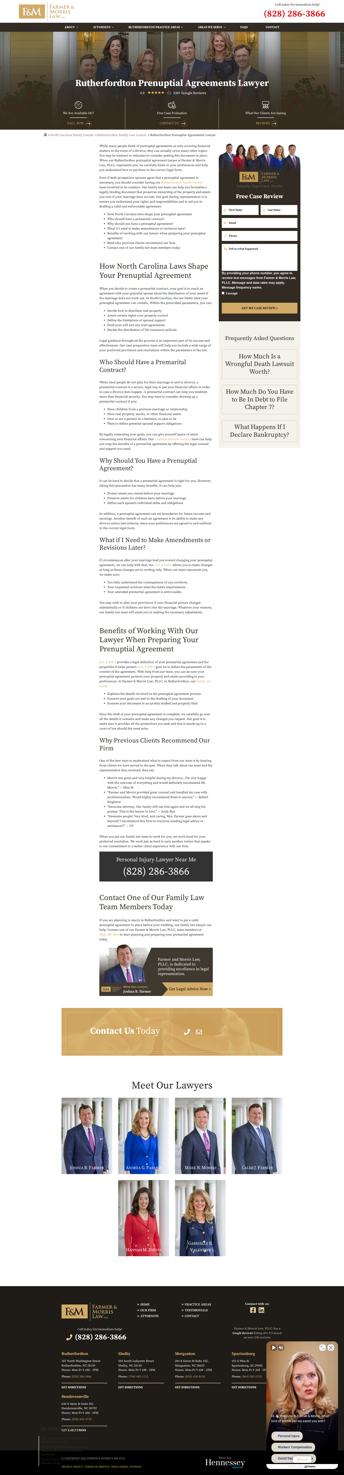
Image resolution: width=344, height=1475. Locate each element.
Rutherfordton (75, 1353)
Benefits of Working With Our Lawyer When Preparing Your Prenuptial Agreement (64, 1450)
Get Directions (74, 1387)
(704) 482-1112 (138, 1376)
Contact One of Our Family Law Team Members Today (64, 1461)
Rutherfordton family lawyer (181, 182)
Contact (273, 27)
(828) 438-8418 (195, 1376)
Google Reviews (243, 1333)
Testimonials (196, 1310)
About (69, 27)
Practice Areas (198, 1304)
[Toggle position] (322, 1347)
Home (145, 1304)
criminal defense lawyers (173, 439)
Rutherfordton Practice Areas (154, 27)
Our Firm (148, 1310)
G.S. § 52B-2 (107, 662)
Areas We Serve (210, 27)
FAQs (244, 27)
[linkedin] (261, 1310)
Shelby (124, 1353)
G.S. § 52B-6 (163, 565)
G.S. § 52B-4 (146, 667)
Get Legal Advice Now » (190, 989)
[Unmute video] (273, 1347)
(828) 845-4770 (82, 1419)
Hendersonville (75, 1396)
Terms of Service (97, 1467)
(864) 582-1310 (252, 1376)
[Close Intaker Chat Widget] (331, 1347)
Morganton (185, 1353)
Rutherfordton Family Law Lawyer (122, 135)
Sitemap (135, 1467)
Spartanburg (243, 1353)
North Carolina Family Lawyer (72, 135)
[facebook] (253, 1310)
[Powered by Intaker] (310, 1466)
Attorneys (101, 27)
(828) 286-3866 (156, 872)
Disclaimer (119, 1467)
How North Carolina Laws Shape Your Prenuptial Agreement (64, 1440)
